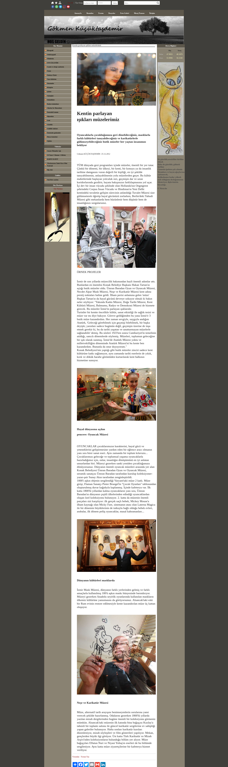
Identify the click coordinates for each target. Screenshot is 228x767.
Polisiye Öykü (52, 75)
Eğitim (49, 141)
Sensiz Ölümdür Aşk (54, 151)
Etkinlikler (51, 100)
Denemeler (50, 83)
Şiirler (49, 91)
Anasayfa (78, 13)
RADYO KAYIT (52, 159)
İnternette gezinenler (54, 133)
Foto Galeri (124, 13)
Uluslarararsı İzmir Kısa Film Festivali (57, 164)
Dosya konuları (52, 137)
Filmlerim (50, 58)
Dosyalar (111, 13)
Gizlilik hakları (52, 128)
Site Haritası (58, 189)
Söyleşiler (50, 96)
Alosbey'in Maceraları (54, 108)
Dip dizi (50, 170)
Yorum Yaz (85, 757)
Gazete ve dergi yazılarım (55, 67)
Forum (100, 13)
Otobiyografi (51, 54)
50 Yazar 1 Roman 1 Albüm (56, 155)
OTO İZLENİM (52, 63)
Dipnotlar (50, 116)
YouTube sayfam (52, 180)
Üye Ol (70, 3)
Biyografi (50, 50)
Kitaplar (50, 87)
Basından (90, 13)
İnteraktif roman (52, 112)
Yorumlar (75, 757)
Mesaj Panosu (139, 13)
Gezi (48, 120)
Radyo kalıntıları (53, 104)
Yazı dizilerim (51, 79)
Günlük (50, 124)
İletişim (152, 13)
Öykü (49, 71)
